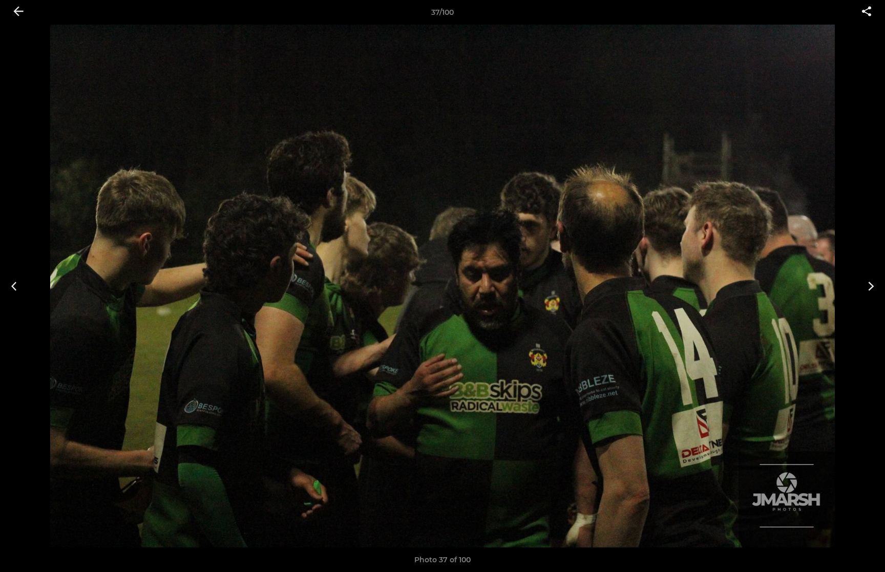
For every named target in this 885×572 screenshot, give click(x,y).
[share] (866, 12)
